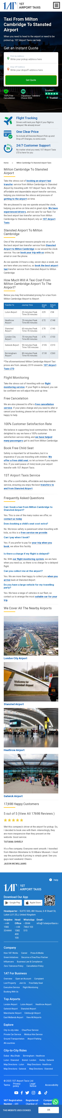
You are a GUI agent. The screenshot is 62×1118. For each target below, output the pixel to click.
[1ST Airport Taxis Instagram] (34, 1092)
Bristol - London (29, 1060)
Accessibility (51, 1085)
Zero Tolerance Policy (13, 966)
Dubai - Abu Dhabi (12, 1056)
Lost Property (10, 983)
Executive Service (12, 987)
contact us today (13, 519)
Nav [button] (56, 5)
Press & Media (37, 953)
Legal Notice (33, 1085)
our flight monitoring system (28, 559)
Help (55, 879)
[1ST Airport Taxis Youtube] (17, 1092)
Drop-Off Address (17, 67)
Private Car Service (12, 1034)
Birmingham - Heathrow (34, 1056)
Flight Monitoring (30, 987)
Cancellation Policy (35, 966)
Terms (7, 1085)
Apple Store (35, 902)
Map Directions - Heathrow (39, 1064)
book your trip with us (32, 252)
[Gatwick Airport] (31, 773)
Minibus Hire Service (33, 1034)
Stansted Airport (14, 704)
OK (48, 1109)
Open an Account (23, 979)
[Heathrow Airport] (31, 727)
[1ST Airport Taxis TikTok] (46, 1092)
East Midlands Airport (13, 1017)
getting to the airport (15, 198)
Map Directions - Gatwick (15, 1069)
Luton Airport (26, 1004)
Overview (8, 979)
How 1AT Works (11, 953)
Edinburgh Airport (33, 1013)
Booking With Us (11, 992)
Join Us (22, 983)
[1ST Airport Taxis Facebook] (22, 1092)
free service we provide (34, 532)
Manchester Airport (12, 1013)
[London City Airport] (31, 635)
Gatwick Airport (13, 796)
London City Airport (15, 658)
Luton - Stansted (11, 1060)
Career (24, 953)
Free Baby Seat (36, 983)
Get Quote (31, 80)
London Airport (10, 1004)
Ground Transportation (14, 1039)
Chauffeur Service (30, 1030)
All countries (9, 1043)
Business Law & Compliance (29, 961)
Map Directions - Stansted (41, 1069)
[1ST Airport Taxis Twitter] (28, 1092)
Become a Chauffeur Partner (34, 957)
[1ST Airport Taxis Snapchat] (41, 1092)
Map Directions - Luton (14, 1064)
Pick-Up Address (17, 56)
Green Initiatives (11, 957)
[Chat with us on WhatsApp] (55, 1102)
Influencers (9, 961)
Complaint (39, 979)
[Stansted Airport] (31, 681)
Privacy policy (16, 1085)
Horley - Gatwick (46, 1060)
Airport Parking (34, 1039)
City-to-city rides (11, 1030)
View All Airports (33, 1017)
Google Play (14, 902)
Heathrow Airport (14, 750)
